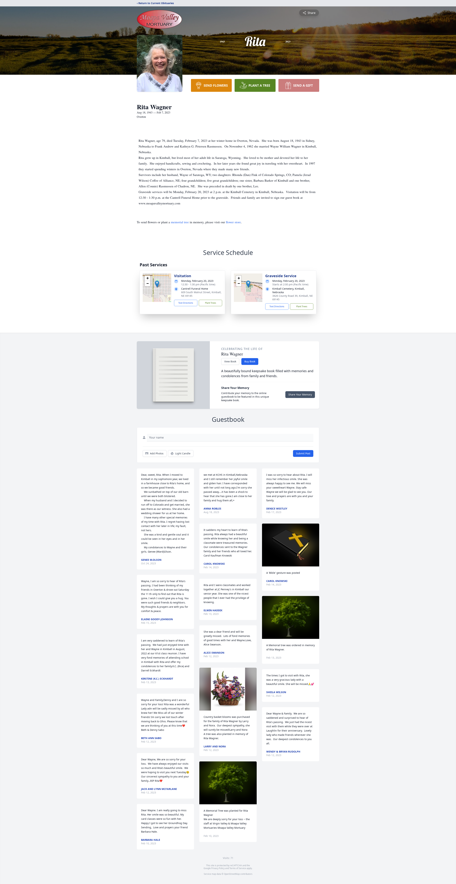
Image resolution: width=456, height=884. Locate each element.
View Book (230, 361)
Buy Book (249, 361)
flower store (233, 222)
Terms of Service (237, 868)
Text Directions (185, 302)
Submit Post (303, 453)
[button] (157, 284)
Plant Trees (210, 302)
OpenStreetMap (232, 873)
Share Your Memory (300, 394)
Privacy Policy (218, 868)
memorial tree (180, 222)
